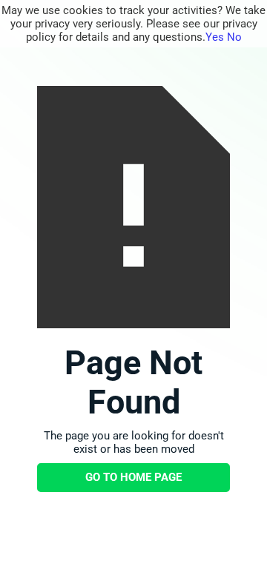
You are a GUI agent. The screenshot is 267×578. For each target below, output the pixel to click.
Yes (214, 37)
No (234, 37)
